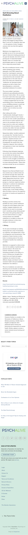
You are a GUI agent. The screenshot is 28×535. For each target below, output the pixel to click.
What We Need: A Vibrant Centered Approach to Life (13, 385)
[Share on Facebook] (10, 307)
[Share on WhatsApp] (7, 307)
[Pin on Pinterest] (18, 307)
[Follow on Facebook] (3, 438)
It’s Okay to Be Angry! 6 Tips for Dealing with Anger (13, 416)
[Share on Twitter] (12, 307)
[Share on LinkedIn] (20, 307)
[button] (2, 3)
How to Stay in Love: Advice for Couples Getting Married (12, 403)
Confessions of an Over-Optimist (10, 397)
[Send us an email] (16, 438)
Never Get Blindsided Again (8, 392)
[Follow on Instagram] (8, 438)
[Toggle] (2, 516)
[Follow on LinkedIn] (20, 438)
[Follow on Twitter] (12, 438)
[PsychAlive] (13, 3)
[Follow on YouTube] (25, 438)
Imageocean (17, 531)
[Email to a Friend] (15, 307)
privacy (17, 460)
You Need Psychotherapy (8, 410)
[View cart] (26, 3)
